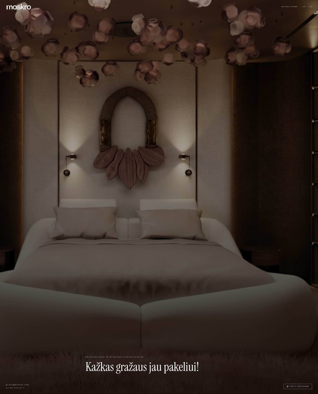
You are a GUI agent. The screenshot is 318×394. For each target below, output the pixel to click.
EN (310, 7)
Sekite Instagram (299, 386)
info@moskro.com (18, 385)
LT (304, 7)
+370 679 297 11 (16, 388)
